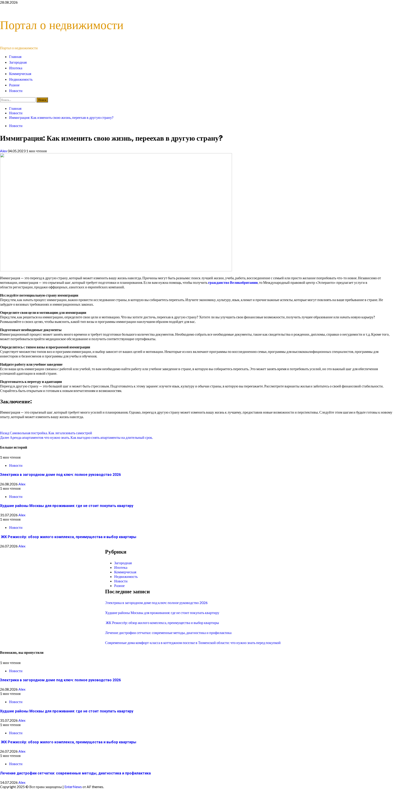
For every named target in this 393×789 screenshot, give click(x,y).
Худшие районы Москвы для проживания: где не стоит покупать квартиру (66, 506)
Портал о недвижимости (61, 25)
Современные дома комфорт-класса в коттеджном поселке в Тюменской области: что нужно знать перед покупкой (193, 642)
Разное (14, 85)
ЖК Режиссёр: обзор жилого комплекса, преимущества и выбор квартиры (68, 537)
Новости (16, 90)
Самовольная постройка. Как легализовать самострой (46, 433)
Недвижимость (21, 79)
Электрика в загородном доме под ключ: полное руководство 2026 (60, 474)
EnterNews (73, 786)
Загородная (18, 62)
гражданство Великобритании (233, 282)
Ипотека (15, 68)
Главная (15, 56)
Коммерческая (20, 73)
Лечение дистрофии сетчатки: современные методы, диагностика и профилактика (168, 632)
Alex (4, 151)
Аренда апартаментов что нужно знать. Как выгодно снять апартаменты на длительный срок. (76, 437)
